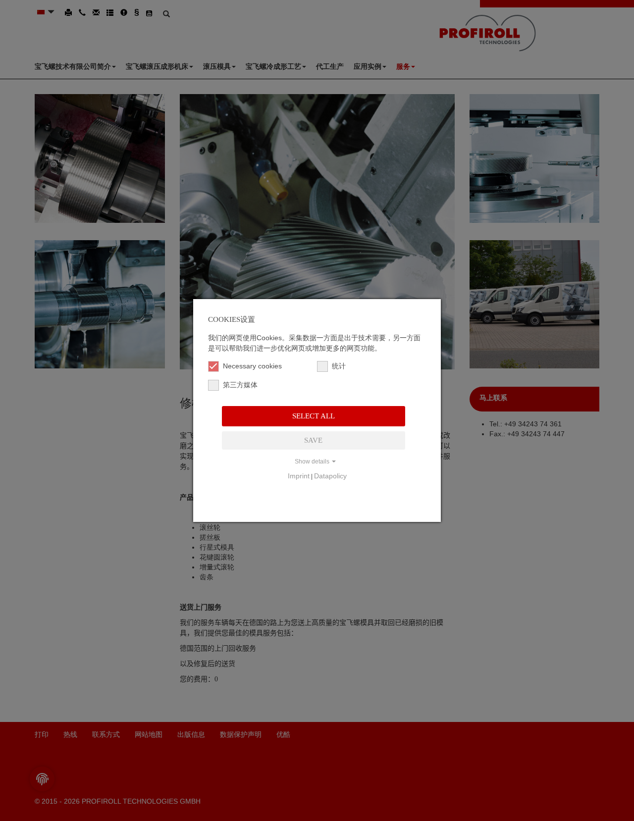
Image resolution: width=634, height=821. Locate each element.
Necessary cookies (252, 366)
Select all (313, 416)
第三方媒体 (240, 385)
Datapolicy (330, 476)
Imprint (299, 476)
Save (313, 440)
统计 (339, 366)
